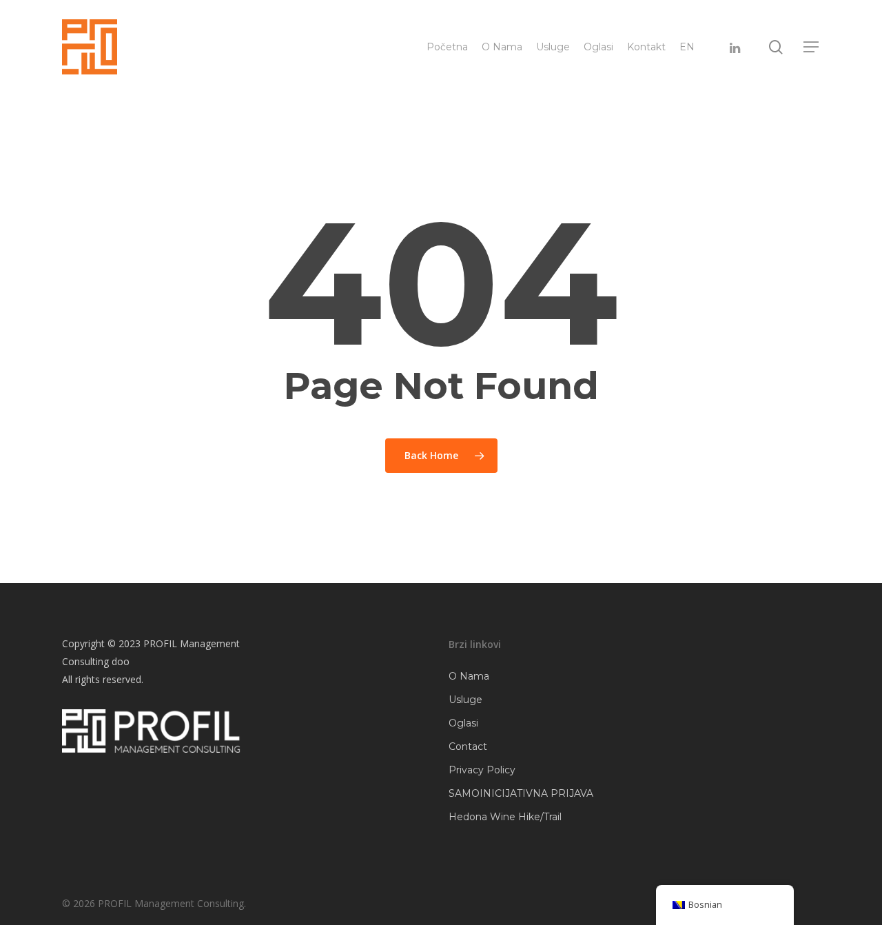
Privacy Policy (482, 770)
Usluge (465, 699)
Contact (468, 746)
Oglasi (463, 723)
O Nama (469, 676)
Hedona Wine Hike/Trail (505, 817)
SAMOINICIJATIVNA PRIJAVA (521, 793)
